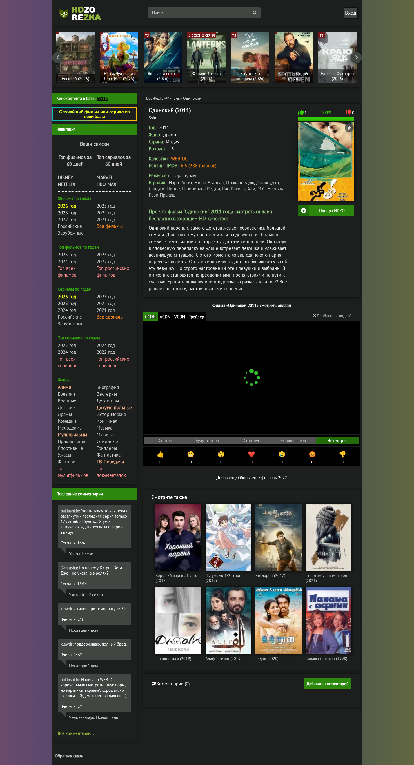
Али (251, 189)
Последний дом (83, 630)
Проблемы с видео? (334, 315)
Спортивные (70, 448)
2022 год (67, 219)
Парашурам (184, 175)
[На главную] (83, 13)
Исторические (111, 414)
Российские (70, 226)
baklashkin (70, 510)
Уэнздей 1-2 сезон (86, 594)
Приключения (72, 441)
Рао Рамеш (233, 189)
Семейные (107, 441)
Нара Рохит (180, 182)
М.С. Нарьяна (270, 189)
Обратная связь (69, 756)
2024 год (106, 213)
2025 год (67, 255)
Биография (108, 387)
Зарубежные (71, 233)
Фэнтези (66, 462)
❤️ (251, 457)
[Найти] (255, 12)
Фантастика (109, 455)
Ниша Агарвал (209, 182)
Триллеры (107, 448)
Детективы (108, 401)
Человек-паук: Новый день (93, 717)
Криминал (107, 421)
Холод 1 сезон (82, 554)
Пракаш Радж (240, 182)
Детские (66, 407)
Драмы (65, 414)
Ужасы (64, 455)
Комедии (67, 421)
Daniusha (69, 567)
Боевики (66, 394)
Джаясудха (267, 182)
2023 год (106, 206)
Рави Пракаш (162, 195)
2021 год (106, 219)
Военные (67, 401)
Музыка (104, 428)
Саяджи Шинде (164, 189)
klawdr (66, 608)
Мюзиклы (107, 435)
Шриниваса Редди (201, 189)
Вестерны (107, 394)
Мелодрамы (70, 428)
